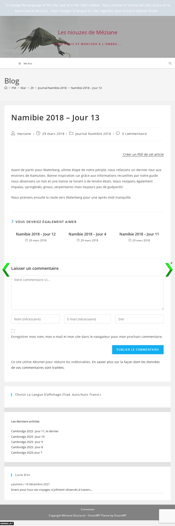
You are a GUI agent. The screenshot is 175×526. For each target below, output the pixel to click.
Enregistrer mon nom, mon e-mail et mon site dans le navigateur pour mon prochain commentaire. (87, 336)
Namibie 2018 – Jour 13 (86, 88)
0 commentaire (134, 134)
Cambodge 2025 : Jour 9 (27, 442)
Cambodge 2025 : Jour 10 (27, 437)
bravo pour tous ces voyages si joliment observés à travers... (51, 490)
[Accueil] (5, 88)
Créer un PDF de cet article (143, 154)
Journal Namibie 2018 (93, 134)
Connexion (87, 509)
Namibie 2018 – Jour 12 (36, 234)
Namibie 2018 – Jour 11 (139, 234)
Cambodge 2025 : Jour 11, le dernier (35, 431)
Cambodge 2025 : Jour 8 (27, 447)
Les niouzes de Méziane (87, 32)
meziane (24, 134)
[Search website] (170, 63)
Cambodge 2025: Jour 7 (26, 452)
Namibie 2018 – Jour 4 (87, 234)
